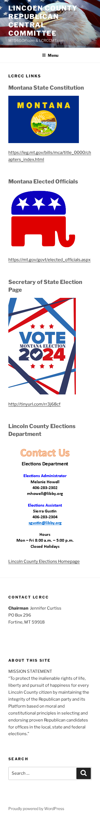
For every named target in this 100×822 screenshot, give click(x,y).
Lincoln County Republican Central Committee (43, 20)
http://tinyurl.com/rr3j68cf (34, 404)
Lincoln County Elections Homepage (44, 561)
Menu (53, 55)
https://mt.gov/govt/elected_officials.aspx (49, 259)
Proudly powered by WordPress (36, 808)
